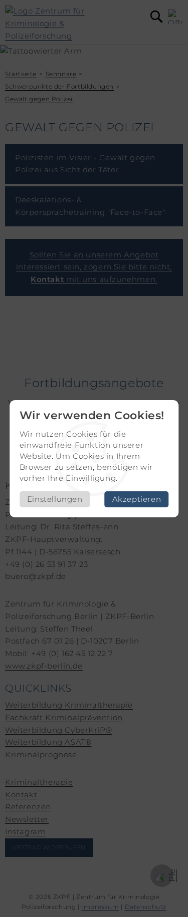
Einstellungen (55, 499)
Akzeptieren (136, 499)
